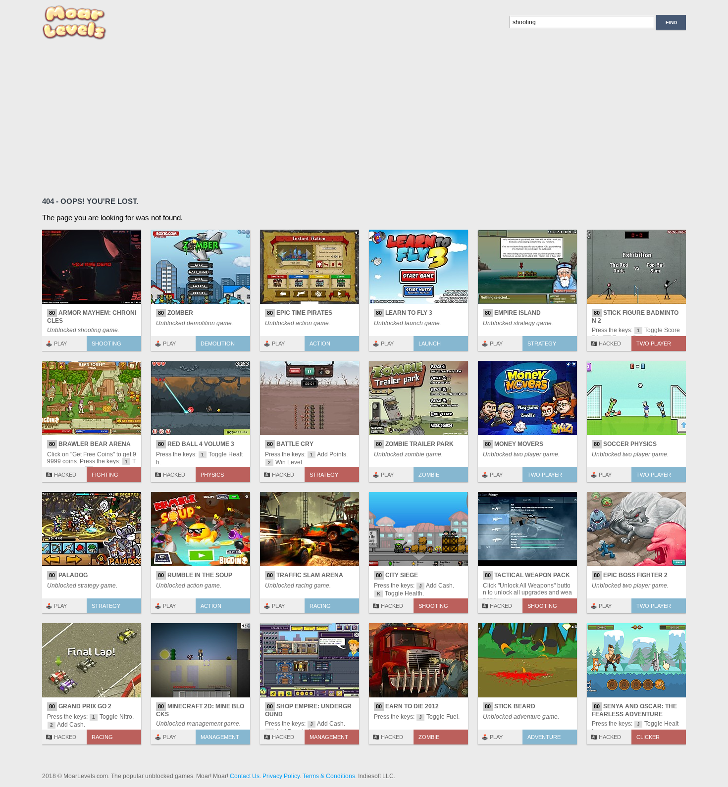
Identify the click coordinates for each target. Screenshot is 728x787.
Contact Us (245, 776)
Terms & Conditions (329, 776)
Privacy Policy (281, 776)
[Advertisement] (339, 116)
